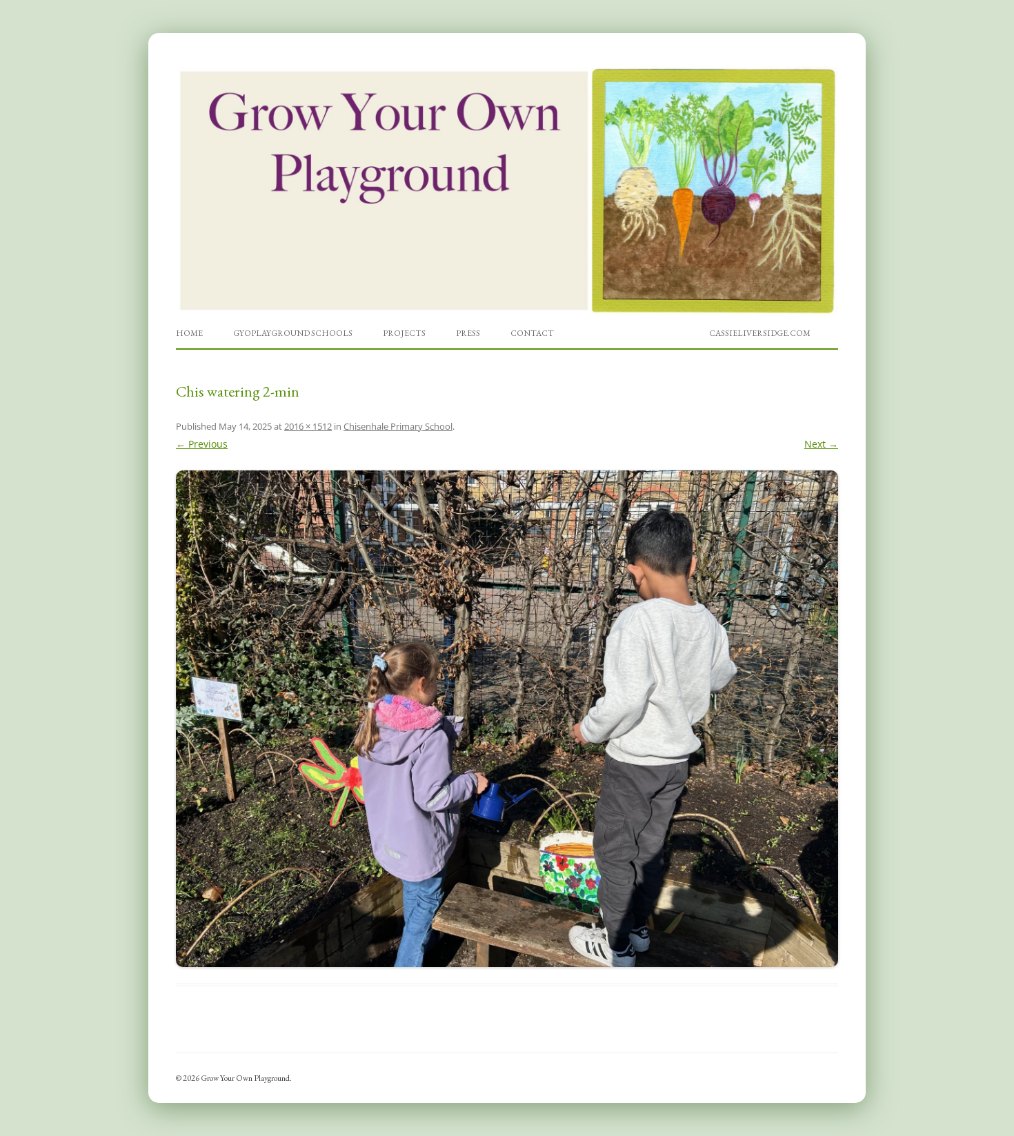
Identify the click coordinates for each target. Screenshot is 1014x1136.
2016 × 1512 (308, 426)
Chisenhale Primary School (398, 426)
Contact (532, 333)
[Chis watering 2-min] (507, 718)
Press (468, 333)
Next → (821, 443)
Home (189, 333)
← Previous (202, 443)
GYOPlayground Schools (292, 333)
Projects (404, 333)
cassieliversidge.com (760, 333)
